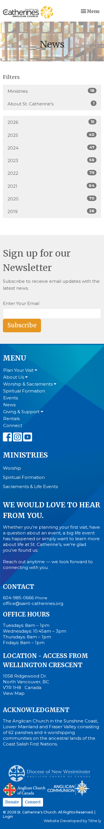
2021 (51, 186)
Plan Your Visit (19, 370)
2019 (51, 211)
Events (10, 398)
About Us (14, 377)
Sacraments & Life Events (30, 486)
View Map (14, 693)
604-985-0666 (18, 597)
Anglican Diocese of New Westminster (51, 771)
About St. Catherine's (51, 104)
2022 (51, 173)
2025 (51, 135)
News (9, 404)
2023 (51, 160)
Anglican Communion (68, 788)
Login (8, 816)
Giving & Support (22, 411)
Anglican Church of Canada (24, 789)
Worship (12, 468)
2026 (51, 122)
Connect (12, 425)
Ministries (51, 91)
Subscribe (22, 325)
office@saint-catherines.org (33, 603)
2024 (51, 148)
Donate (12, 802)
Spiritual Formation (24, 391)
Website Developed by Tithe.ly (72, 821)
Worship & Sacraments (28, 384)
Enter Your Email (21, 303)
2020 (51, 199)
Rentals (11, 418)
